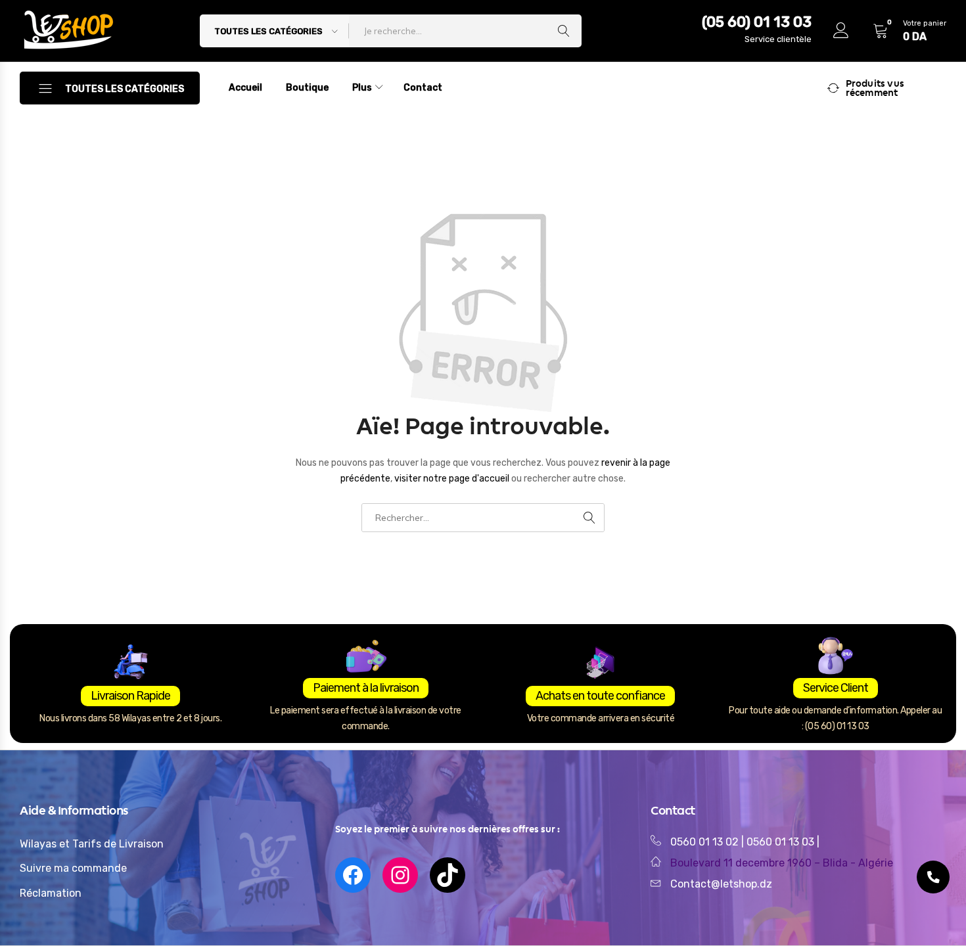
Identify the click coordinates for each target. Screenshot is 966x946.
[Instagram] (400, 875)
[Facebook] (353, 875)
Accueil (245, 87)
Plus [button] (362, 87)
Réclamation (50, 893)
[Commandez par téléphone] (933, 877)
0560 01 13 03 (782, 842)
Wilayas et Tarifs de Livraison (92, 844)
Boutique (307, 87)
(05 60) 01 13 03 (757, 22)
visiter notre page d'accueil (452, 478)
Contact (422, 87)
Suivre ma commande (73, 868)
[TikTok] (447, 875)
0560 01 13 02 (704, 842)
